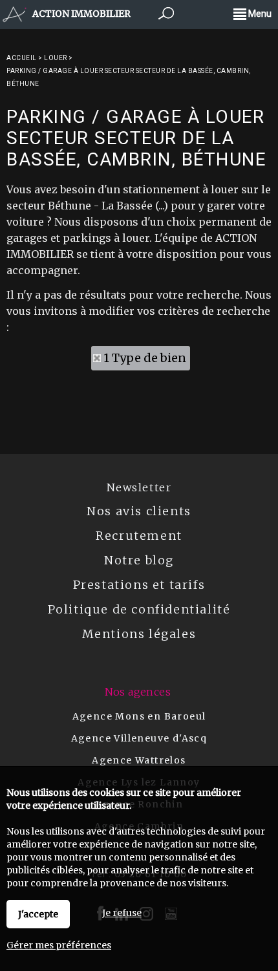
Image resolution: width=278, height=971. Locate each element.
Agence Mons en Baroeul (139, 716)
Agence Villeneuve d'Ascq (139, 738)
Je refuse (122, 913)
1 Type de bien (144, 357)
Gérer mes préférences (58, 945)
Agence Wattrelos (139, 760)
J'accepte (38, 914)
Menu (259, 13)
